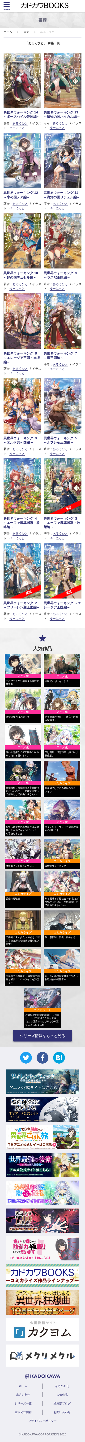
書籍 (26, 32)
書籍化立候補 (23, 1412)
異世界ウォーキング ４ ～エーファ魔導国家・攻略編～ (22, 523)
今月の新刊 (62, 1386)
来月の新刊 (23, 1394)
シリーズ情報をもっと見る (42, 1036)
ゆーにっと (17, 128)
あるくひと (20, 123)
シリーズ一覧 (23, 1403)
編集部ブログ (62, 1403)
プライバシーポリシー (42, 1421)
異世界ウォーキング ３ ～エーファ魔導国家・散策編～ (62, 523)
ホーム (8, 32)
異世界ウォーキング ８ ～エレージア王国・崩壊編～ (22, 357)
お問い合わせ (62, 1412)
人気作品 (62, 1394)
